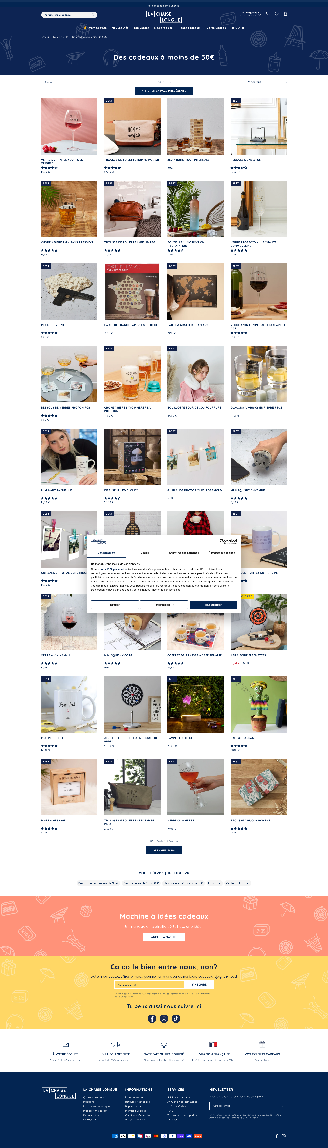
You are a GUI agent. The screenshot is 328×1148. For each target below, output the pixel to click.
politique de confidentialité (200, 993)
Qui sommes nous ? (95, 1097)
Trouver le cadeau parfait (182, 1115)
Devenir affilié (91, 1115)
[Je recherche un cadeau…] (93, 15)
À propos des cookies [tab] (222, 552)
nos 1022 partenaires (114, 569)
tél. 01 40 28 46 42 (135, 1119)
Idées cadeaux (190, 27)
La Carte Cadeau (177, 1106)
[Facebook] (152, 1019)
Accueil (45, 36)
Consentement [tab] (106, 552)
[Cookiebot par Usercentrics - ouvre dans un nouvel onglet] (222, 541)
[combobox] (69, 15)
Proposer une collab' (95, 1110)
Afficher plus (164, 850)
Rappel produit (133, 1106)
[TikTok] (176, 1019)
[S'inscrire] (283, 1106)
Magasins (88, 1101)
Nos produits (60, 36)
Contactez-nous (73, 1060)
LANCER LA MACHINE (164, 937)
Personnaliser (162, 604)
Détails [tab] (145, 552)
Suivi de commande (179, 1097)
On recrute (89, 1119)
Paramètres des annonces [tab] (183, 552)
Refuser (115, 604)
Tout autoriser (213, 604)
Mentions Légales (135, 1110)
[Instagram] (164, 1019)
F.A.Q (170, 1110)
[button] (164, 27)
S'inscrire (199, 984)
